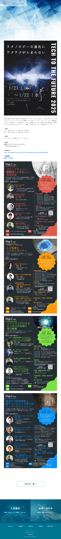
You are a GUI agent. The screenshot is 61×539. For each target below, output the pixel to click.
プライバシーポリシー (30, 530)
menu (56, 3)
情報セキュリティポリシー (30, 532)
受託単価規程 (30, 534)
